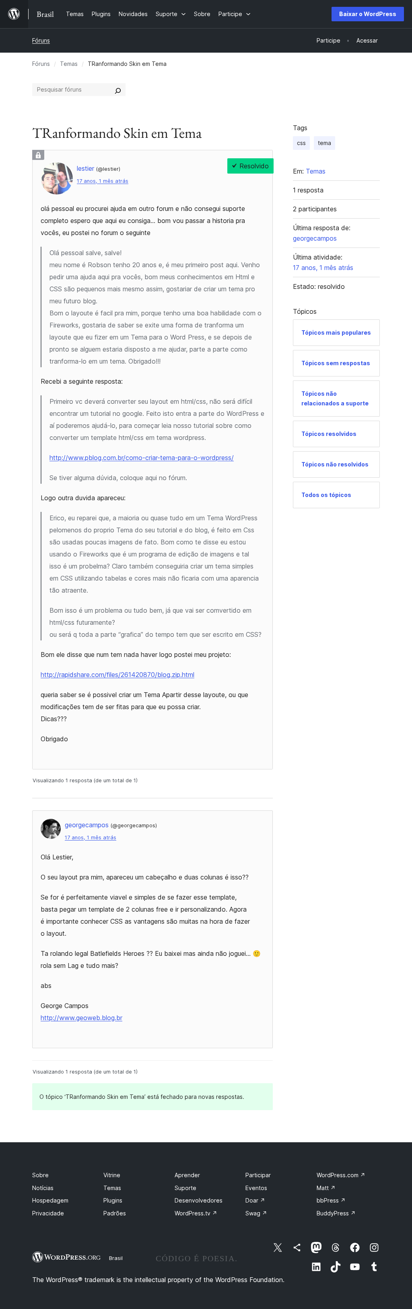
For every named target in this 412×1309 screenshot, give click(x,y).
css (301, 142)
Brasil (116, 1258)
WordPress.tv (196, 1213)
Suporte (185, 1187)
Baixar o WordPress (367, 13)
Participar (258, 1175)
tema (324, 142)
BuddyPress (336, 1213)
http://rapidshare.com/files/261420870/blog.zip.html (117, 675)
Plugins (112, 1200)
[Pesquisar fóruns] (118, 89)
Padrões (114, 1213)
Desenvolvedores (198, 1200)
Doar (255, 1200)
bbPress (331, 1200)
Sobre (40, 1175)
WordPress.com (341, 1175)
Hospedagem (50, 1200)
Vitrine (111, 1175)
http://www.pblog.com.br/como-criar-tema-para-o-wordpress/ (141, 458)
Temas (69, 63)
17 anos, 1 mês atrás (102, 181)
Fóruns (41, 40)
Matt (326, 1187)
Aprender (187, 1175)
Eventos (256, 1187)
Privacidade (48, 1213)
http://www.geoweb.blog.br (81, 1018)
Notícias (43, 1187)
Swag (256, 1213)
